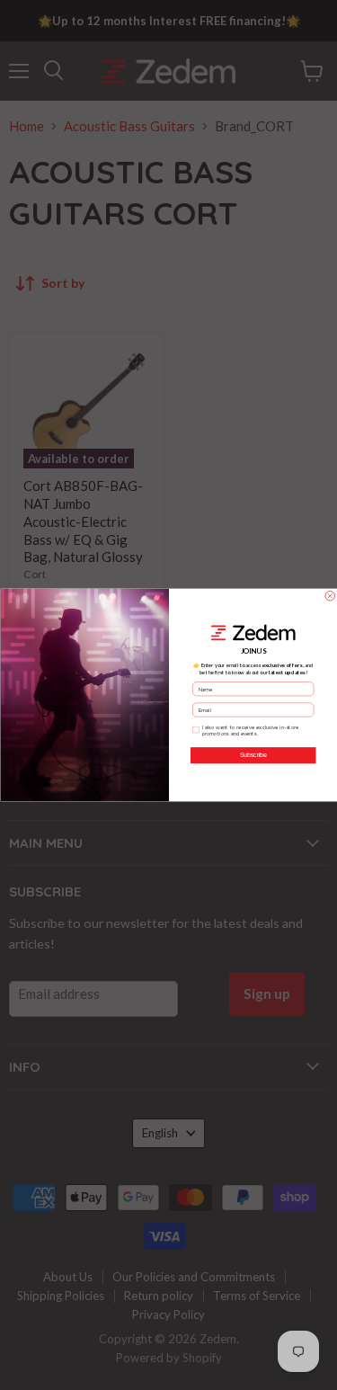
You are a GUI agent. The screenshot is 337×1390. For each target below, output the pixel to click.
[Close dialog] (330, 596)
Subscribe (252, 755)
